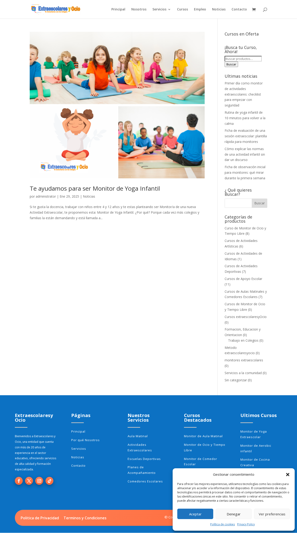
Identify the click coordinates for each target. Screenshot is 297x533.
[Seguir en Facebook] (19, 481)
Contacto (239, 9)
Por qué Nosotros (85, 440)
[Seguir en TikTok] (49, 481)
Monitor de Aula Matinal (203, 436)
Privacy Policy (246, 524)
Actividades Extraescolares (140, 447)
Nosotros (138, 9)
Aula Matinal (138, 436)
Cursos (182, 9)
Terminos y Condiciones (85, 517)
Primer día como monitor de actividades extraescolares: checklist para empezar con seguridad (244, 94)
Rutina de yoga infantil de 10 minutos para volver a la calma (245, 118)
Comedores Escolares (145, 481)
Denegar (234, 514)
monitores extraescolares (244, 360)
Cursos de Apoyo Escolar (243, 278)
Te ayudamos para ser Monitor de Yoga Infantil (95, 188)
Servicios (159, 9)
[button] (287, 474)
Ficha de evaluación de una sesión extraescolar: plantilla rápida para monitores (246, 136)
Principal (118, 9)
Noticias (219, 9)
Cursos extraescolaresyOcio (246, 317)
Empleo (200, 9)
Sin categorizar (236, 380)
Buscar (231, 64)
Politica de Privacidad (40, 517)
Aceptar (195, 514)
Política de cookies (222, 524)
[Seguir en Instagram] (39, 481)
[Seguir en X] (29, 481)
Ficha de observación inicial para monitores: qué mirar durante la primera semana (245, 172)
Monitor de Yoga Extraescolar (253, 434)
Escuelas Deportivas (144, 459)
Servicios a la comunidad (243, 373)
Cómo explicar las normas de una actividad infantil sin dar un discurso (245, 154)
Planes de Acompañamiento (142, 470)
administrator (46, 196)
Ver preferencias (272, 514)
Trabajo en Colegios (243, 340)
